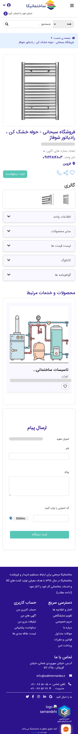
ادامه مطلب (64, 592)
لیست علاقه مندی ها (24, 633)
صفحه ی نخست (62, 38)
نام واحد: (69, 157)
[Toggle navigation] (72, 6)
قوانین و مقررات (63, 639)
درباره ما (67, 627)
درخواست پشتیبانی (25, 627)
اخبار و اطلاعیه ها (62, 609)
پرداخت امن (65, 645)
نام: (67, 449)
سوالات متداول (63, 633)
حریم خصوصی (64, 621)
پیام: (66, 472)
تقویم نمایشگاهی (62, 615)
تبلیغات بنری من (27, 621)
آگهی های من (28, 615)
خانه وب (34, 732)
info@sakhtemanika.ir (51, 676)
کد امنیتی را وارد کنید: (56, 508)
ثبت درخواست (15, 174)
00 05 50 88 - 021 (41, 684)
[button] (7, 5)
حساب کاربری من (26, 609)
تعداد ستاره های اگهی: (60, 151)
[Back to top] (53, 729)
